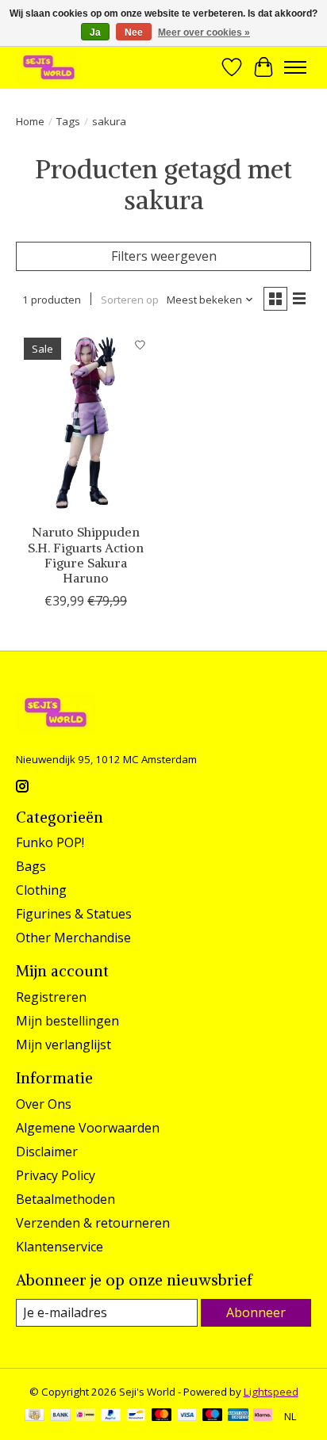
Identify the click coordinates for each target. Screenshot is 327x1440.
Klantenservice (59, 1246)
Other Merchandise (73, 937)
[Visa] (187, 1416)
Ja (95, 32)
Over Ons (43, 1104)
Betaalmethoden (65, 1199)
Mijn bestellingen (67, 1020)
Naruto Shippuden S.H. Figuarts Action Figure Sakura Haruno (86, 555)
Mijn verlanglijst (63, 1044)
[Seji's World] (49, 67)
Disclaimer (47, 1151)
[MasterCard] (162, 1416)
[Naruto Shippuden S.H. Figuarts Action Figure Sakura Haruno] (86, 422)
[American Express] (238, 1416)
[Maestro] (212, 1416)
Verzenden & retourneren (93, 1223)
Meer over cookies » (204, 32)
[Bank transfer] (60, 1416)
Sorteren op (130, 299)
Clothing (41, 890)
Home (30, 121)
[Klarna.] (262, 1416)
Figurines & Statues (74, 913)
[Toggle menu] (295, 67)
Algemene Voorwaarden (88, 1127)
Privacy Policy (55, 1175)
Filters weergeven (164, 256)
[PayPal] (111, 1416)
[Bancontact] (136, 1416)
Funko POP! (50, 842)
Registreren (51, 997)
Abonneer (256, 1312)
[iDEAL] (85, 1416)
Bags (31, 866)
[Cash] (34, 1416)
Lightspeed (271, 1392)
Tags (68, 121)
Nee (134, 32)
